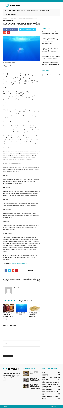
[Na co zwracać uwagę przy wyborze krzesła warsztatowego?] (26, 386)
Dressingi (45, 380)
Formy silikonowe (47, 389)
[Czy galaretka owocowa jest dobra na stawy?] (8, 308)
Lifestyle (12, 11)
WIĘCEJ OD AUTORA (25, 301)
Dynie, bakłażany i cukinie (49, 377)
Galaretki (11, 20)
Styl (18, 11)
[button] (58, 12)
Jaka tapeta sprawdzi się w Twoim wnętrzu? (34, 379)
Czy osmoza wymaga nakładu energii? (11, 279)
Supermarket (6, 20)
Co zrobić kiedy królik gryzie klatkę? (31, 279)
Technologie (35, 11)
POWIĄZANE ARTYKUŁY (10, 301)
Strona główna (6, 18)
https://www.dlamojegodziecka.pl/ (20, 263)
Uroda (48, 11)
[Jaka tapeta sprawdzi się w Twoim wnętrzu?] (26, 380)
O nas (4, 1)
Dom (6, 11)
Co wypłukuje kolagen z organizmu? (33, 314)
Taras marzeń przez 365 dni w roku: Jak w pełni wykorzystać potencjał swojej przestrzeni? (50, 50)
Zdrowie (13, 14)
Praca (23, 11)
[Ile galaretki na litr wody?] (21, 308)
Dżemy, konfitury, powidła (49, 382)
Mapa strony (53, 406)
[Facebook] (59, 1)
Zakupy (7, 14)
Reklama (8, 1)
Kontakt (13, 1)
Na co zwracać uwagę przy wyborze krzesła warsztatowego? (35, 386)
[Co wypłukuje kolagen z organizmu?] (34, 308)
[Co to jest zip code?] (26, 373)
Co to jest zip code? (34, 372)
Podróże (42, 11)
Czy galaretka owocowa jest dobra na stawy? (8, 314)
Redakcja (8, 26)
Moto (28, 11)
